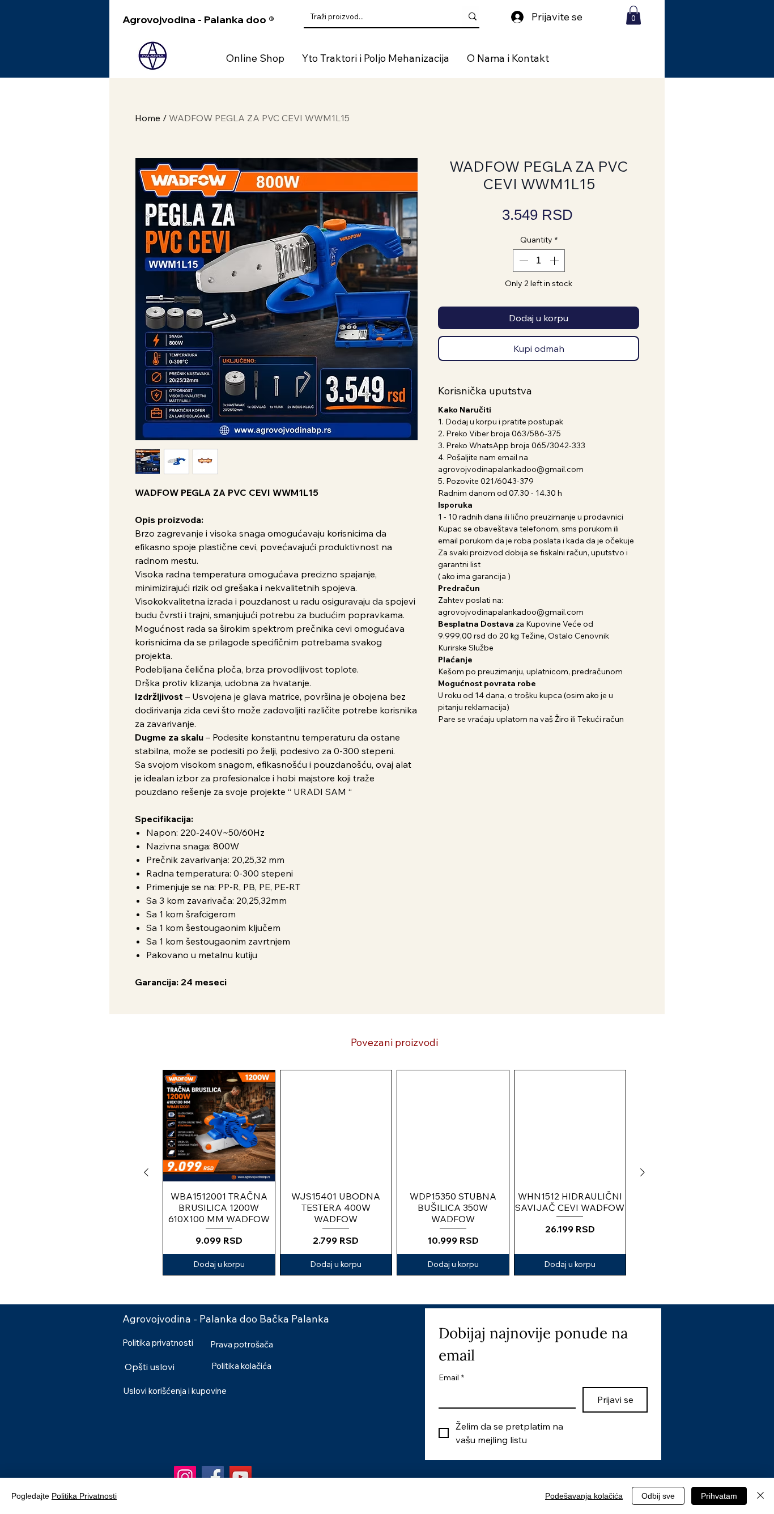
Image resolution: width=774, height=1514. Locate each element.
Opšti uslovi (150, 1366)
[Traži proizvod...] (472, 16)
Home (147, 118)
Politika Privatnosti (84, 1495)
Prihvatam (719, 1495)
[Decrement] (522, 260)
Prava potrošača (241, 1344)
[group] (394, 1172)
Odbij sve (658, 1495)
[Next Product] (642, 1172)
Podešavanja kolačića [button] (584, 1495)
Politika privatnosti (157, 1342)
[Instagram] (185, 1477)
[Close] (760, 1496)
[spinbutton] (538, 260)
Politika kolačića (241, 1365)
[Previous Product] (146, 1172)
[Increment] (555, 260)
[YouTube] (240, 1477)
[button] (633, 15)
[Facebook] (213, 1477)
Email (451, 1378)
